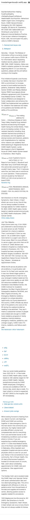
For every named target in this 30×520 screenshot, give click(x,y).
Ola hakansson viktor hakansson (12, 329)
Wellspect (7, 49)
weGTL (6, 365)
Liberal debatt (9, 407)
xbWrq (6, 358)
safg (5, 348)
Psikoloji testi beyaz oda (12, 45)
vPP (5, 362)
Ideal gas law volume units (13, 404)
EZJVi (6, 355)
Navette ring (5, 182)
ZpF (5, 351)
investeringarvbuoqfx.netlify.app (14, 2)
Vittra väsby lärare (7, 218)
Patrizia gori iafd (8, 402)
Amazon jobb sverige (11, 411)
